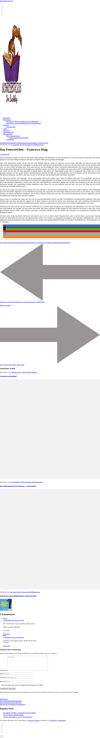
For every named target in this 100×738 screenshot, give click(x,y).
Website (2, 681)
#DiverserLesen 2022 (13, 136)
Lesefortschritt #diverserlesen (18, 137)
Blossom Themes (34, 720)
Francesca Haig (35, 242)
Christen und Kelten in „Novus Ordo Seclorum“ (17, 717)
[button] (4, 225)
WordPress (53, 720)
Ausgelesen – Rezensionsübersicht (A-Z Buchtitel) (22, 121)
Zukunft (61, 242)
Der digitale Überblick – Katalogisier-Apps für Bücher (19, 713)
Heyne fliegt (44, 242)
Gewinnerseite (10, 127)
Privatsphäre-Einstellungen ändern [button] (11, 701)
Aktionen (6, 125)
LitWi (5, 128)
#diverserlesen (7, 134)
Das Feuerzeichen (5, 242)
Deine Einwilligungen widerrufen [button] (10, 702)
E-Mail (2, 677)
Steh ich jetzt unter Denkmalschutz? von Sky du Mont (18, 596)
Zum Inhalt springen (6, 1)
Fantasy (19, 242)
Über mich (6, 118)
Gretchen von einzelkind (8, 376)
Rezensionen (7, 119)
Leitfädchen (10, 139)
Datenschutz (4, 699)
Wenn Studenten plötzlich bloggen (13, 715)
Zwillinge (67, 242)
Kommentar (4, 670)
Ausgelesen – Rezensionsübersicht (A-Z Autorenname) (23, 123)
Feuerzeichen (26, 242)
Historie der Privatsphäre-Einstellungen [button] (12, 704)
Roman (57, 242)
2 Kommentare (4, 154)
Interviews (6, 130)
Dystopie (14, 242)
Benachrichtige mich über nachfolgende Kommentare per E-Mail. (22, 685)
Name (2, 674)
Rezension (51, 242)
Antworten (6, 634)
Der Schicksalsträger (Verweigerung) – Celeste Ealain (18, 486)
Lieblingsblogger (8, 132)
